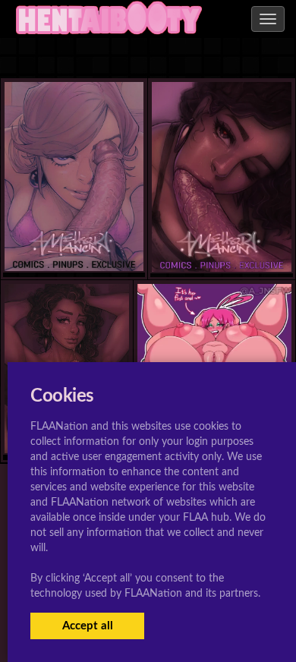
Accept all (87, 626)
